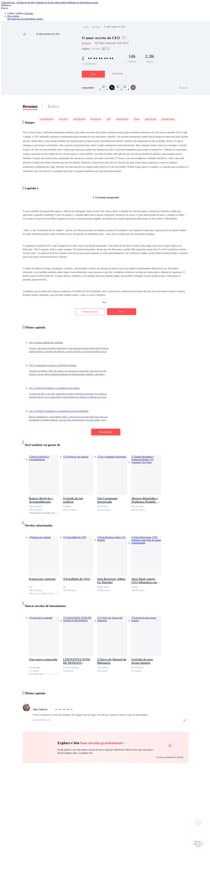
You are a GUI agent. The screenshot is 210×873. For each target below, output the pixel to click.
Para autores (13, 16)
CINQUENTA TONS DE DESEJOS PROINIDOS (76, 661)
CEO (109, 119)
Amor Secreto (150, 119)
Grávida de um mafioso (73, 500)
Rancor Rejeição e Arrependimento (41, 500)
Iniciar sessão (91, 2)
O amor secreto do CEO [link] (114, 27)
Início (86, 27)
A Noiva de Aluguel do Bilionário (111, 661)
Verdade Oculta (168, 119)
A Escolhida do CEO (76, 578)
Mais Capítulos (105, 432)
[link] (86, 27)
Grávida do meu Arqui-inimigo (142, 661)
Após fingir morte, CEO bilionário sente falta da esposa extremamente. (145, 580)
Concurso (28, 13)
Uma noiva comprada (43, 659)
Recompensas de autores (19, 19)
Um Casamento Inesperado (107, 500)
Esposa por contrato (42, 578)
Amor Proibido (122, 119)
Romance (96, 27)
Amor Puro (63, 119)
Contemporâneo (46, 119)
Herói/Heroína (79, 119)
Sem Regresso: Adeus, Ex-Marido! (111, 580)
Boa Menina (96, 119)
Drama (136, 119)
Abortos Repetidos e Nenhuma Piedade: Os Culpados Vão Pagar (146, 500)
